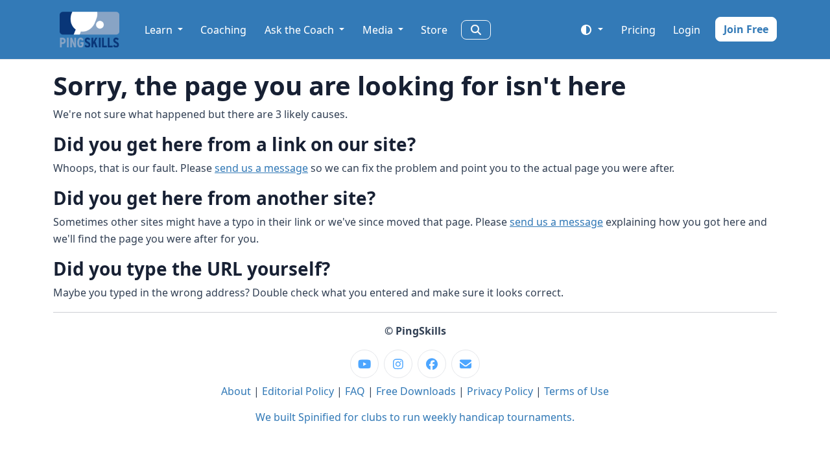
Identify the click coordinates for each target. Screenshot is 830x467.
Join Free (746, 29)
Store (434, 30)
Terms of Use (576, 391)
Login (686, 30)
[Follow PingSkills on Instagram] (398, 364)
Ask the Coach (301, 30)
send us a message (261, 168)
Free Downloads (416, 391)
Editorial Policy (298, 391)
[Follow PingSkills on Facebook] (432, 364)
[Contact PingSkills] (465, 364)
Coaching (223, 30)
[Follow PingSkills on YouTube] (364, 364)
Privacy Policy (500, 391)
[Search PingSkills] (476, 30)
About (236, 391)
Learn (160, 30)
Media (379, 30)
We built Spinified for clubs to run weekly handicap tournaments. (415, 417)
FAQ (355, 391)
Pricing (638, 30)
